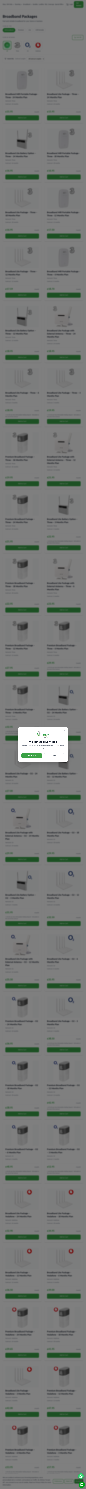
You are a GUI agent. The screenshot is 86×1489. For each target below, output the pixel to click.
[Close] (65, 730)
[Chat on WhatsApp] (81, 1476)
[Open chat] (82, 1485)
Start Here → (31, 756)
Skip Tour (54, 756)
